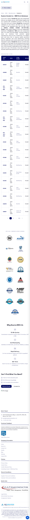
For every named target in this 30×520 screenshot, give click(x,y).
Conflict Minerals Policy (6, 467)
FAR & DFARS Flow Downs (7, 496)
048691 (4, 211)
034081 (4, 80)
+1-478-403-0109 (7, 420)
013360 (4, 126)
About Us (3, 446)
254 (19, 218)
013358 (4, 111)
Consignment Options (6, 498)
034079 (4, 203)
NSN (6, 13)
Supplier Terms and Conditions (8, 475)
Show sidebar (7, 7)
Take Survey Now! (5, 437)
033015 (4, 172)
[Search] (24, 2)
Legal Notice (4, 494)
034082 (5, 72)
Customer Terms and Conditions (8, 477)
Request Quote (6, 386)
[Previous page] (8, 218)
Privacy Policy (4, 463)
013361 (4, 95)
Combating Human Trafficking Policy (9, 469)
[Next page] (22, 218)
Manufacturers (12, 13)
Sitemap (3, 454)
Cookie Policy (4, 465)
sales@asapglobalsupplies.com (10, 418)
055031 (4, 64)
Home (2, 13)
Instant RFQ (3, 456)
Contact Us (17, 386)
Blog (2, 452)
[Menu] (27, 2)
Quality (2, 450)
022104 (4, 103)
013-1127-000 (4, 88)
